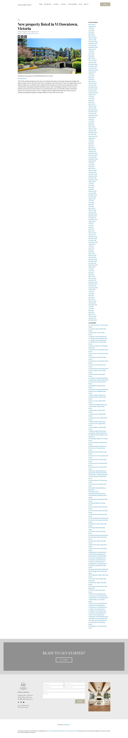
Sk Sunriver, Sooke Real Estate (97, 562)
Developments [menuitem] (72, 4)
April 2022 (91, 125)
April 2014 (91, 297)
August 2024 (92, 72)
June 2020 (91, 164)
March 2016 (92, 253)
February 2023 (93, 106)
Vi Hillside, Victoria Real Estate (97, 605)
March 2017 (92, 231)
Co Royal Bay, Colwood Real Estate (98, 338)
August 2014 (92, 289)
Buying (56, 4)
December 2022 (93, 110)
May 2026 (91, 32)
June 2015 (91, 270)
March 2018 (92, 208)
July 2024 (91, 74)
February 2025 (93, 60)
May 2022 (91, 123)
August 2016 (92, 244)
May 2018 (91, 204)
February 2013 (92, 316)
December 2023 (93, 87)
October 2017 (92, 218)
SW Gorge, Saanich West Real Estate (98, 569)
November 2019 (93, 176)
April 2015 (91, 274)
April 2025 (91, 57)
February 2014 (92, 301)
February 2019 (92, 191)
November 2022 (93, 111)
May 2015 (91, 272)
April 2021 (91, 146)
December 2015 (93, 259)
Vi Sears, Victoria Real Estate (96, 615)
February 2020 (93, 170)
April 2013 (91, 312)
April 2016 (91, 252)
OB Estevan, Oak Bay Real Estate (97, 471)
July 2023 (91, 96)
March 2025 (92, 58)
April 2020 (91, 166)
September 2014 (93, 288)
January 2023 (92, 108)
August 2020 (92, 161)
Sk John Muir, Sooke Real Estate (97, 558)
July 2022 (91, 119)
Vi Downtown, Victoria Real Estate (30, 33)
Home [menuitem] (40, 4)
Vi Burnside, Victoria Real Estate (97, 594)
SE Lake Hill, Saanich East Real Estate (98, 518)
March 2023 (92, 104)
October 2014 (92, 286)
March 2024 (92, 81)
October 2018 (92, 197)
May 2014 (91, 295)
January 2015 (92, 280)
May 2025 (91, 55)
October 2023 (92, 91)
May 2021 (91, 144)
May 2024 (91, 77)
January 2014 (92, 303)
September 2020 (93, 159)
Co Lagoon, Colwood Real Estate (97, 336)
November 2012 (93, 320)
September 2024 (93, 70)
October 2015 (92, 263)
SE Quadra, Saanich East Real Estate (98, 535)
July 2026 (91, 28)
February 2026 (93, 38)
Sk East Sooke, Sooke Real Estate (97, 556)
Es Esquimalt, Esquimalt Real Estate (98, 378)
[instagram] (21, 702)
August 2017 (92, 221)
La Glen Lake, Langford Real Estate (98, 404)
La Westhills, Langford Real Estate (98, 433)
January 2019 (92, 193)
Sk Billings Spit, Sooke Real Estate (97, 552)
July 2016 (91, 246)
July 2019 (91, 183)
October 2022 (92, 113)
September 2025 (93, 47)
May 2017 (91, 227)
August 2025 (92, 49)
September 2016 (93, 242)
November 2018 (93, 195)
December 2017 (93, 214)
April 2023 (91, 102)
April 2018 (91, 206)
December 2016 (93, 236)
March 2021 (92, 147)
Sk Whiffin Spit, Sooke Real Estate (98, 563)
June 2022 (91, 121)
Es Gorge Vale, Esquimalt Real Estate (98, 380)
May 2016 (91, 250)
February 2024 (93, 83)
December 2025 (93, 41)
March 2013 (92, 314)
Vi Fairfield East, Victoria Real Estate (98, 597)
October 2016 (92, 240)
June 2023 (91, 98)
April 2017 (91, 229)
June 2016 (91, 248)
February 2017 (92, 233)
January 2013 (92, 318)
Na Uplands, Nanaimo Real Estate (97, 446)
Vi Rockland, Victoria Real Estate (97, 613)
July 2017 (91, 223)
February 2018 (92, 210)
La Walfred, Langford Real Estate (97, 431)
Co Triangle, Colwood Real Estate (97, 340)
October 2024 (92, 68)
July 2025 (91, 51)
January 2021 (92, 151)
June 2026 (91, 30)
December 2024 (93, 64)
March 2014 (92, 299)
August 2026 (92, 26)
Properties (47, 4)
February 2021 (92, 149)
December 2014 (93, 282)
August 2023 (92, 94)
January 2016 (92, 257)
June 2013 (91, 308)
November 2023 (93, 89)
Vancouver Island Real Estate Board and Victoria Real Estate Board (62, 731)
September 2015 (93, 265)
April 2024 (91, 79)
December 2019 (93, 174)
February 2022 (93, 129)
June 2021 (91, 142)
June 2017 (91, 225)
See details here (22, 78)
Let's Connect (64, 660)
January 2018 (92, 212)
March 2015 (92, 276)
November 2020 (93, 155)
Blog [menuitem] (80, 4)
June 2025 (91, 53)
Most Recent (92, 24)
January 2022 (92, 130)
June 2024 (91, 75)
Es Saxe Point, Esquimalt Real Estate (98, 389)
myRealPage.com (67, 724)
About (86, 4)
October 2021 (92, 134)
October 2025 (92, 45)
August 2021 (92, 138)
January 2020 (92, 172)
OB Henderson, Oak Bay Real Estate (98, 474)
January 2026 (92, 40)
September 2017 (93, 219)
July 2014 (91, 291)
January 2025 (92, 62)
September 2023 (93, 93)
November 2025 (93, 43)
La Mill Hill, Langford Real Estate (97, 421)
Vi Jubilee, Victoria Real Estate (97, 609)
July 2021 (91, 140)
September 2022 (93, 115)
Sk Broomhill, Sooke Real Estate (97, 554)
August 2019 (92, 182)
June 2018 (91, 202)
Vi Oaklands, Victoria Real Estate (97, 611)
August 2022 (92, 117)
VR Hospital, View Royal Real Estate (98, 618)
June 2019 (91, 185)
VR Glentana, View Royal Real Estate (98, 616)
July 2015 (91, 269)
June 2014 (91, 293)
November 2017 (93, 216)
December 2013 (93, 305)
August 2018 (92, 199)
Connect (105, 4)
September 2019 (93, 180)
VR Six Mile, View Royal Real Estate (98, 620)
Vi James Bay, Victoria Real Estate (98, 607)
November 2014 (93, 284)
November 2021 (93, 132)
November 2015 (93, 261)
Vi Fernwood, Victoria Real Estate (98, 603)
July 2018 (91, 200)
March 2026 (92, 36)
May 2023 (91, 100)
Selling (63, 4)
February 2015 (92, 278)
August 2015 (92, 267)
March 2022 (92, 127)
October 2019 (92, 178)
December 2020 (93, 153)
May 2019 (91, 187)
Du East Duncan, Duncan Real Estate (98, 368)
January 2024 (92, 85)
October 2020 (92, 157)
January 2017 (92, 235)
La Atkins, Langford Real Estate (97, 395)
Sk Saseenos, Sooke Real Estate (97, 560)
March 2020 (92, 168)
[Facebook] (19, 702)
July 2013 (91, 306)
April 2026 (91, 34)
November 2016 (93, 238)
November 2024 (93, 66)
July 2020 (91, 163)
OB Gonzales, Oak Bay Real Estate (98, 473)
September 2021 (93, 136)
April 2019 (91, 189)
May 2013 (91, 310)
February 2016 (92, 255)
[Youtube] (24, 702)
